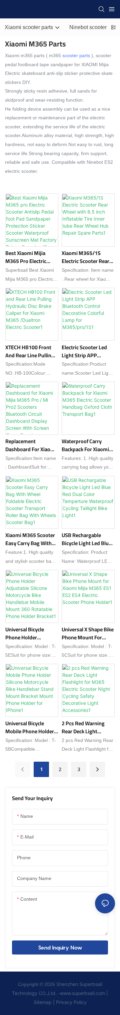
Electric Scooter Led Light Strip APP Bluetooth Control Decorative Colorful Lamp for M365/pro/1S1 (84, 351)
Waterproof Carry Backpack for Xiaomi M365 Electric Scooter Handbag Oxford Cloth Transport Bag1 (87, 445)
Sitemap (43, 1002)
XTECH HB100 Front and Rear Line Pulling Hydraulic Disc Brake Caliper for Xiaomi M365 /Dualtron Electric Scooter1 (29, 351)
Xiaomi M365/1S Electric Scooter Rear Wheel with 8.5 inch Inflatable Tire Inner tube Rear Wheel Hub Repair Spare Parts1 (86, 257)
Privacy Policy (71, 1002)
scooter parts (76, 55)
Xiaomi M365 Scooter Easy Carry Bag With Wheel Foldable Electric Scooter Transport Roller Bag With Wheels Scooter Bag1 (30, 539)
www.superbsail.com (82, 993)
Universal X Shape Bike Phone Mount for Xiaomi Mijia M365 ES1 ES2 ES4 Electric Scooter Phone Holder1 (88, 633)
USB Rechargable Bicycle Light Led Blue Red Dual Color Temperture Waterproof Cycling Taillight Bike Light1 (86, 539)
